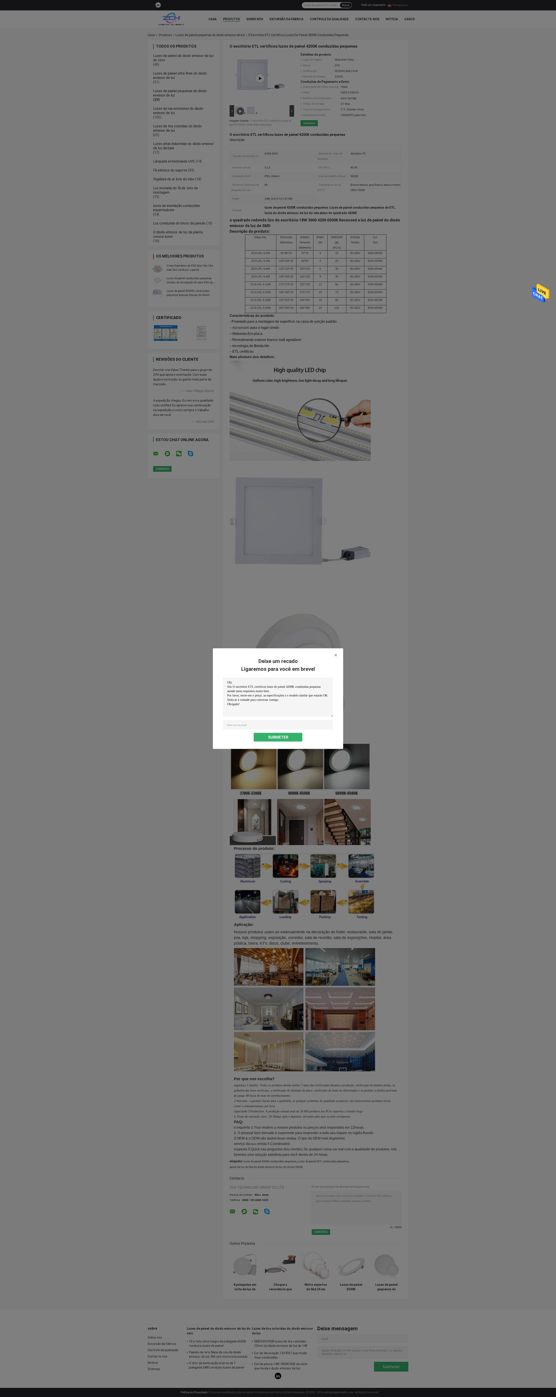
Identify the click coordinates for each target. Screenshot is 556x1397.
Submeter (278, 737)
